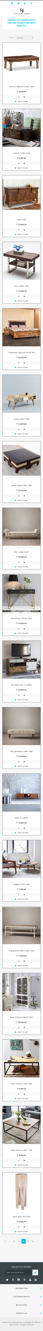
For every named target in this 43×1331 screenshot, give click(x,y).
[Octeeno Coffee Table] (21, 128)
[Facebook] (13, 1280)
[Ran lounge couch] (21, 527)
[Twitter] (7, 1280)
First (5, 1241)
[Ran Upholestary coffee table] (21, 726)
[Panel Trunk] (21, 194)
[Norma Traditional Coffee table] (21, 61)
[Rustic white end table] (21, 1191)
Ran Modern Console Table (21, 618)
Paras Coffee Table (21, 286)
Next (37, 1241)
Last (21, 1246)
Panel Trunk (21, 219)
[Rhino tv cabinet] (21, 793)
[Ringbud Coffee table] (21, 859)
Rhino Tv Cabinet (21, 818)
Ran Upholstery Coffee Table (21, 751)
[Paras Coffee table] (21, 261)
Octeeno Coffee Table (21, 153)
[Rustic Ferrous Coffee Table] (21, 1059)
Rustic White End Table (21, 1216)
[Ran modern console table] (21, 593)
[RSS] (36, 1280)
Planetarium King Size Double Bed (21, 352)
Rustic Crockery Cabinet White (21, 1017)
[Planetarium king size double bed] (21, 327)
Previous (10, 1241)
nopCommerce (17, 1322)
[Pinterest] (24, 1280)
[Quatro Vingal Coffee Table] (21, 460)
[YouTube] (30, 1280)
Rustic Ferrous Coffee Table (21, 1084)
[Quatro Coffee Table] (21, 394)
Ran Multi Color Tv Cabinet (21, 685)
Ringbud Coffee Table (21, 884)
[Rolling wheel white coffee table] (21, 926)
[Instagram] (19, 1280)
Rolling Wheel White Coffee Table (21, 951)
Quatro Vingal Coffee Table (21, 485)
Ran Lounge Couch (21, 552)
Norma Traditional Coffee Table (21, 86)
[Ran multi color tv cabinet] (21, 660)
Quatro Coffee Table (22, 419)
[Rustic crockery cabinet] (21, 992)
